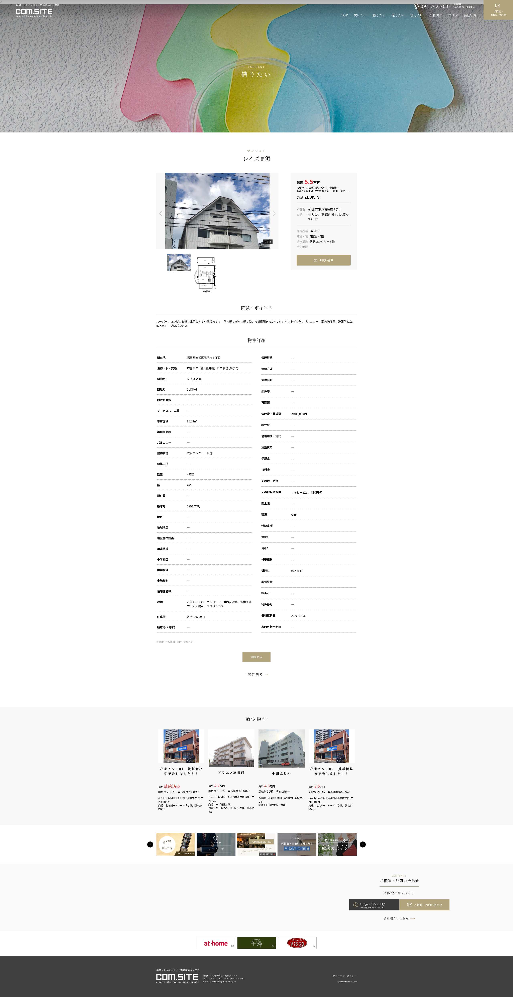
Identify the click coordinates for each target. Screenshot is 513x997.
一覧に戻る (253, 674)
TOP (344, 15)
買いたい (360, 15)
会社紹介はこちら (396, 918)
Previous (158, 211)
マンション (256, 150)
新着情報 (435, 15)
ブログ (453, 15)
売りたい (398, 15)
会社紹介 (470, 15)
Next (277, 211)
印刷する (256, 657)
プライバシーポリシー (345, 975)
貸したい (416, 15)
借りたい (379, 15)
